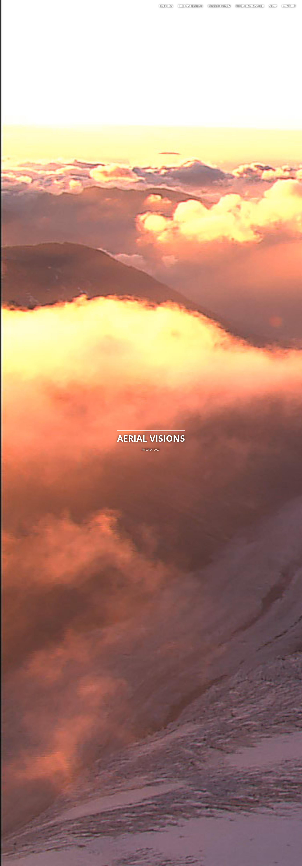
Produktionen (219, 6)
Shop (273, 6)
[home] (14, 6)
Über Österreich (190, 6)
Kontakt (289, 6)
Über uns (166, 6)
